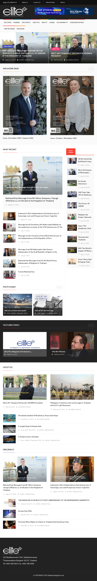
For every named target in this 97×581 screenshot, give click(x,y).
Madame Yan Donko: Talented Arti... (84, 217)
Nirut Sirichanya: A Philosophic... (85, 171)
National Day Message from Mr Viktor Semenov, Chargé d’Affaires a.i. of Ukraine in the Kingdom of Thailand (24, 53)
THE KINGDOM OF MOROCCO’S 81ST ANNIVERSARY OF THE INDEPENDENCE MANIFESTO (53, 500)
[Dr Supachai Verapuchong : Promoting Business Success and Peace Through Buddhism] (72, 105)
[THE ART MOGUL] (72, 344)
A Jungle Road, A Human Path (29, 426)
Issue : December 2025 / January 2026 (18, 138)
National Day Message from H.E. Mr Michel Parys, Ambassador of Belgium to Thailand (37, 262)
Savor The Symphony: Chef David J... (84, 228)
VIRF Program (9, 29)
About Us (25, 2)
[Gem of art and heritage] (47, 304)
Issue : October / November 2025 (63, 138)
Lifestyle (55, 49)
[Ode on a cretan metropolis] (17, 304)
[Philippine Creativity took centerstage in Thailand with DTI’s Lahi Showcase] (72, 386)
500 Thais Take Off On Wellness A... (85, 194)
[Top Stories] (49, 10)
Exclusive (7, 22)
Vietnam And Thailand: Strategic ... (83, 239)
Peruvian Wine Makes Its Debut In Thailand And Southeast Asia (43, 522)
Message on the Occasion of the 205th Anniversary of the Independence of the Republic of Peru (39, 237)
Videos (62, 2)
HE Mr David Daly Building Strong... (85, 160)
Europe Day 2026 (25, 511)
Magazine (20, 29)
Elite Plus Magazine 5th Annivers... (18, 352)
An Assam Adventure (82, 182)
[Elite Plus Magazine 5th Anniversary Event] (25, 344)
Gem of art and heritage (44, 311)
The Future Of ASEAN (84, 205)
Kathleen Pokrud (73, 60)
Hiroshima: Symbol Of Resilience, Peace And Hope (38, 416)
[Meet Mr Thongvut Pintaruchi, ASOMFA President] (25, 386)
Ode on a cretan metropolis (15, 311)
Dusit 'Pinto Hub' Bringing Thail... (85, 260)
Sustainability (62, 22)
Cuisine (52, 22)
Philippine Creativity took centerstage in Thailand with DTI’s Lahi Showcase (70, 404)
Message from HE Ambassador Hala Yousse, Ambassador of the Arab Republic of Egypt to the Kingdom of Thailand (37, 252)
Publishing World (77, 22)
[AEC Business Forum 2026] (79, 10)
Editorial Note (50, 2)
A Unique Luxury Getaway (28, 437)
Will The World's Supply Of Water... (85, 249)
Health (44, 22)
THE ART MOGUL (58, 352)
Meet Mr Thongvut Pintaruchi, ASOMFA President (71, 54)
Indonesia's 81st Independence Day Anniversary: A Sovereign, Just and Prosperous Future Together (38, 214)
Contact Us (37, 2)
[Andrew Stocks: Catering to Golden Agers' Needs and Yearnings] (25, 105)
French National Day (26, 272)
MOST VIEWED (70, 151)
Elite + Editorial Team (27, 60)
